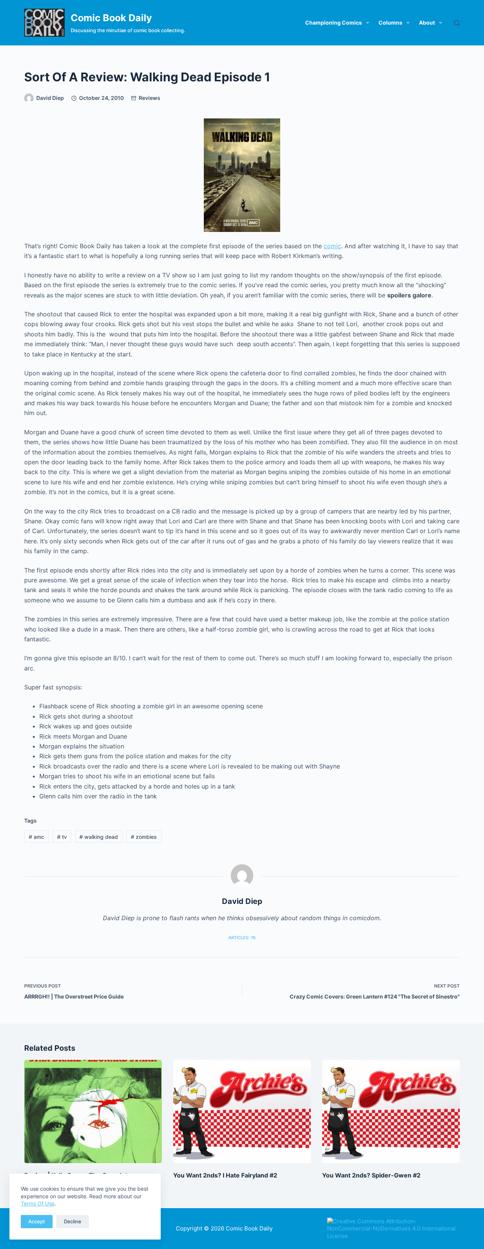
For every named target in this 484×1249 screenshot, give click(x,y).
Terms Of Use (37, 1203)
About (427, 22)
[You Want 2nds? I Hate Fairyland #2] (242, 1111)
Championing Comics (333, 22)
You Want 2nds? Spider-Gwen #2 (371, 1175)
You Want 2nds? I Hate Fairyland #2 (225, 1175)
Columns (390, 22)
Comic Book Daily (111, 17)
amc (36, 837)
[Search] (457, 23)
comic (332, 246)
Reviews (149, 98)
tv (62, 837)
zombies (144, 837)
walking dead (98, 837)
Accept (36, 1221)
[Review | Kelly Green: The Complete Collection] (93, 1111)
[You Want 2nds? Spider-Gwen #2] (391, 1111)
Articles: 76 (242, 937)
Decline (72, 1221)
